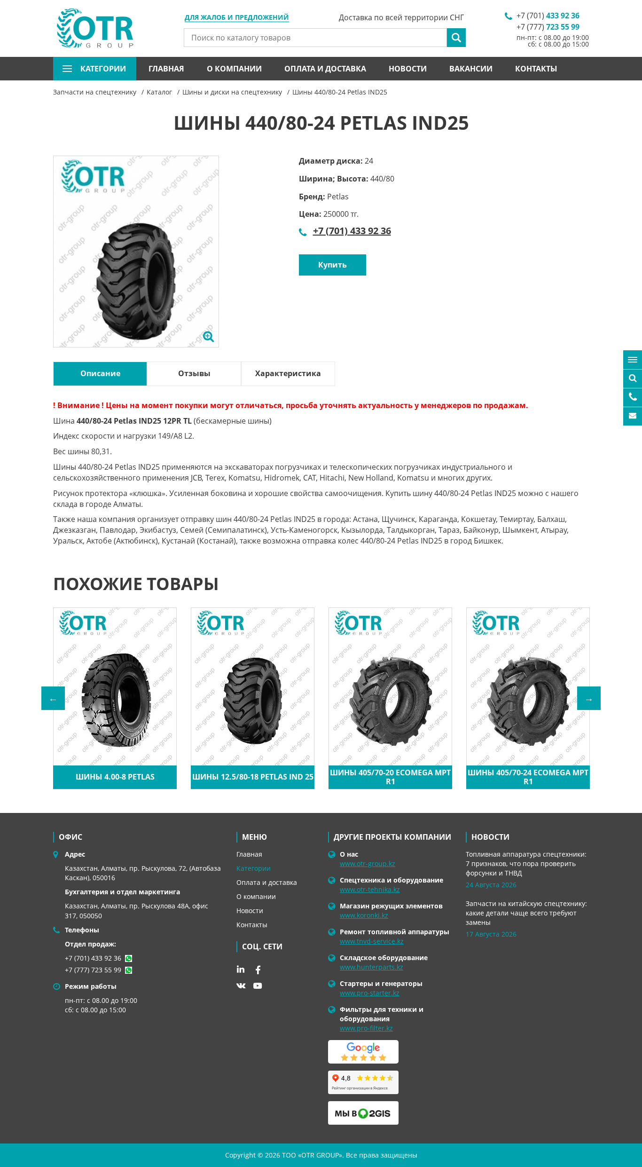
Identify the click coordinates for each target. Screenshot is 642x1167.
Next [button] (589, 698)
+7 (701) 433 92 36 (352, 230)
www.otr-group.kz (367, 863)
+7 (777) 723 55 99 (93, 969)
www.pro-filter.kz (366, 1028)
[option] (136, 262)
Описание (100, 373)
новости (490, 837)
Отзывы (194, 373)
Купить (332, 265)
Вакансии (471, 68)
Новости (408, 68)
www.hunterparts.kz (371, 966)
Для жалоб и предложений (237, 18)
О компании (234, 68)
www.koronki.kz (364, 915)
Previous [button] (53, 698)
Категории (253, 868)
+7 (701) (548, 15)
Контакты (536, 68)
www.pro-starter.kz (369, 992)
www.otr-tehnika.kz (370, 889)
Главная (166, 68)
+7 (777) (548, 27)
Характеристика (288, 373)
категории (103, 68)
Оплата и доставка (325, 68)
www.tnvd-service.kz (372, 941)
